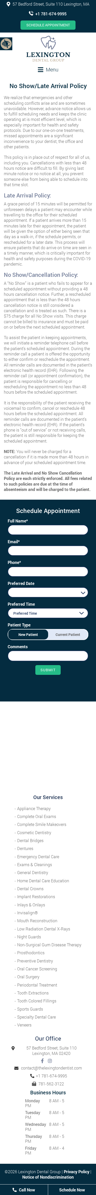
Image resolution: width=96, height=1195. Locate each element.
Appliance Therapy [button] (34, 808)
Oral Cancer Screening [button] (37, 968)
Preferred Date (21, 583)
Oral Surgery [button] (28, 976)
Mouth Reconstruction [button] (37, 920)
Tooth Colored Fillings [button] (36, 1000)
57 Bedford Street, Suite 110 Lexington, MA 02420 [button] (51, 1050)
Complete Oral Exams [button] (36, 816)
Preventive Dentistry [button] (35, 960)
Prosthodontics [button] (31, 952)
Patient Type (19, 624)
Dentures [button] (25, 848)
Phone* (14, 562)
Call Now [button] (26, 1189)
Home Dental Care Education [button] (43, 880)
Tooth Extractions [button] (33, 992)
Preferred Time (21, 604)
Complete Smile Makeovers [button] (41, 824)
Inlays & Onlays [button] (31, 904)
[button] (6, 43)
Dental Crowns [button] (30, 888)
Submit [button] (48, 669)
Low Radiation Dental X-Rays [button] (43, 928)
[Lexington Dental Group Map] (48, 747)
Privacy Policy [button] (76, 1171)
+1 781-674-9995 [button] (51, 13)
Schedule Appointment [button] (48, 25)
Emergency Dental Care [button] (38, 856)
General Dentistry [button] (32, 872)
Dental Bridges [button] (30, 840)
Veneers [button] (24, 1025)
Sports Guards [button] (30, 1009)
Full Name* (18, 520)
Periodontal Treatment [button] (37, 985)
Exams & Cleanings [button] (34, 864)
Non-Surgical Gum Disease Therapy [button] (49, 944)
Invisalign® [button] (27, 912)
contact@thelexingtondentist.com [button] (51, 1067)
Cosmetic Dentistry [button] (34, 832)
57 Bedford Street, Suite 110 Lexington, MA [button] (50, 4)
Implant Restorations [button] (36, 896)
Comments (18, 646)
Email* (14, 541)
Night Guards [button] (29, 936)
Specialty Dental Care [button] (36, 1017)
